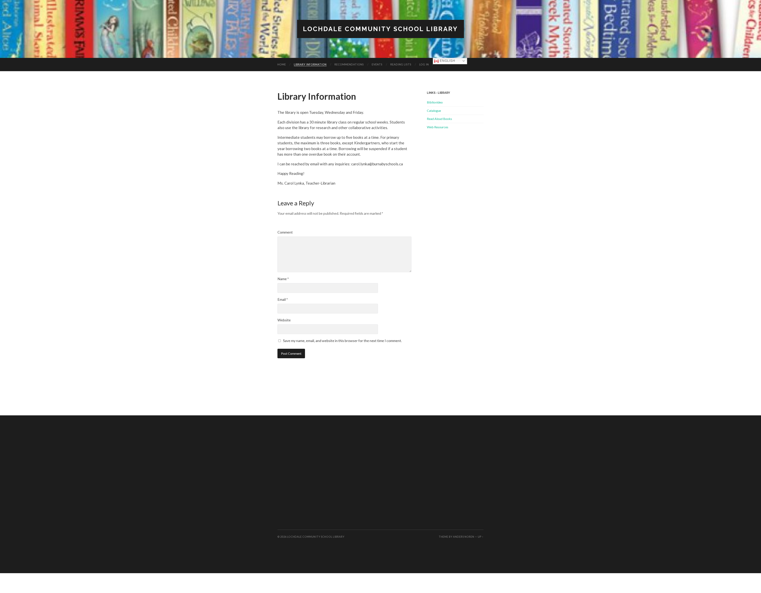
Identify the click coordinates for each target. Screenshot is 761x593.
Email (282, 299)
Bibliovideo (435, 102)
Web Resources (437, 127)
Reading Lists (400, 64)
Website (284, 320)
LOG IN (424, 64)
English (447, 60)
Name (283, 279)
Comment (285, 232)
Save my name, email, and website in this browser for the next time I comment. (342, 340)
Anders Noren (463, 536)
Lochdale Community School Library (380, 29)
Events (377, 64)
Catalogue (434, 110)
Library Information (310, 64)
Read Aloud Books (439, 119)
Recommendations (349, 64)
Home (281, 64)
